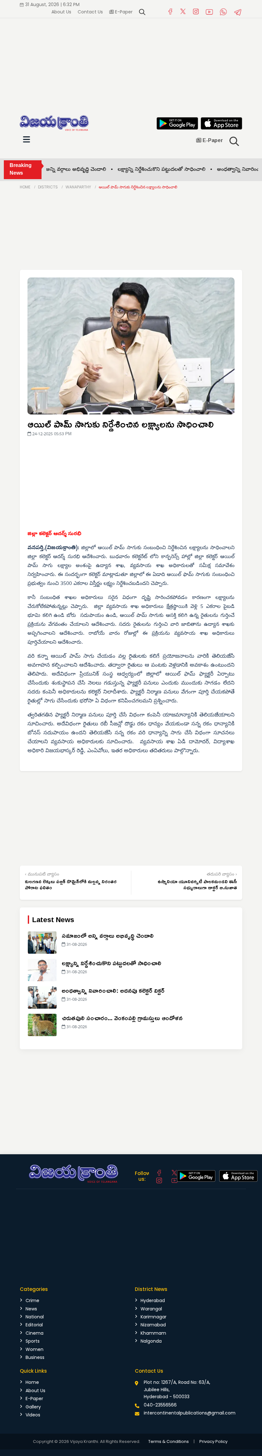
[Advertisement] (131, 63)
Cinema (34, 1333)
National (35, 1317)
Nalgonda (151, 1341)
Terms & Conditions (168, 1441)
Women (34, 1349)
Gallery (33, 1407)
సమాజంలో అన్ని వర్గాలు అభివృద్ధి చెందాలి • (50, 169)
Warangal (151, 1309)
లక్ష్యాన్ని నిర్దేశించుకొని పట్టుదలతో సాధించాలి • (147, 169)
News (31, 1309)
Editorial (34, 1325)
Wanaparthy (78, 187)
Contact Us (90, 12)
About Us (61, 12)
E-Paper (123, 12)
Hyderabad (153, 1300)
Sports (33, 1341)
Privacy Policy (213, 1441)
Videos (33, 1415)
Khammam (153, 1333)
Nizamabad (153, 1325)
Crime (32, 1300)
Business (35, 1357)
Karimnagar (153, 1317)
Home (25, 187)
